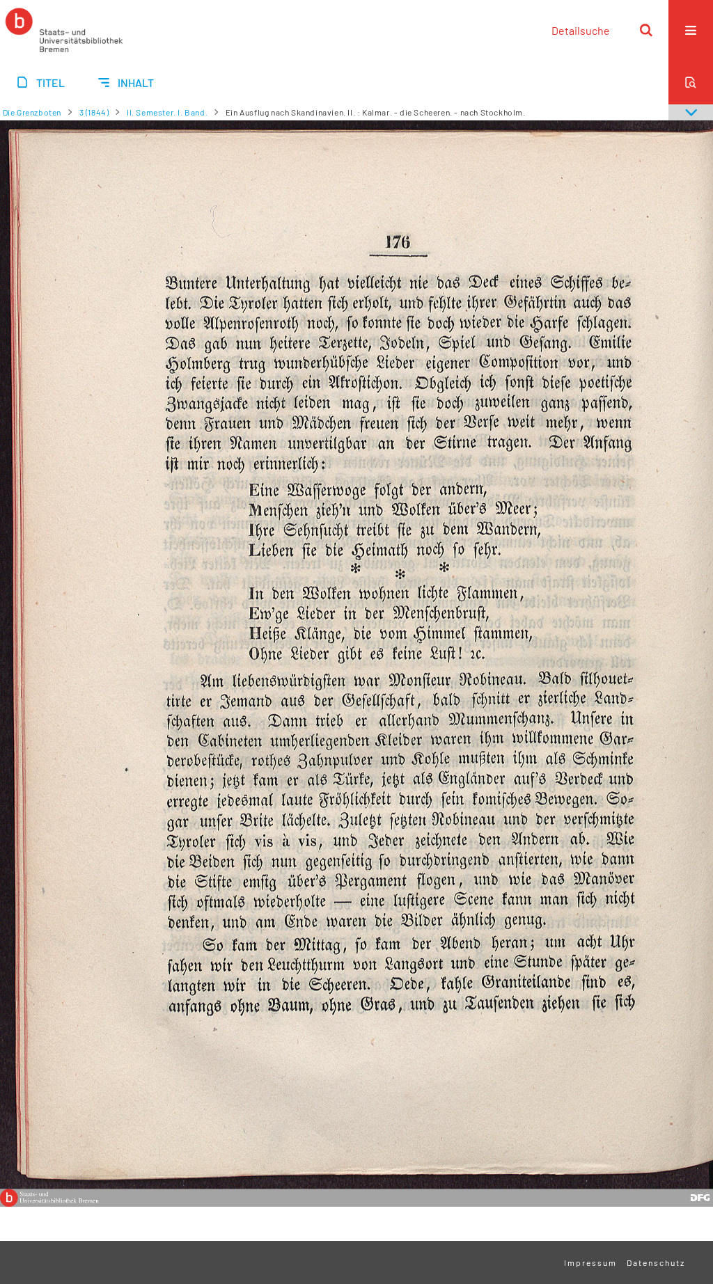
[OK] (646, 30)
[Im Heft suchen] (690, 82)
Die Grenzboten (32, 112)
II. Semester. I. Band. (167, 112)
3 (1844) (94, 112)
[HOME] (64, 30)
